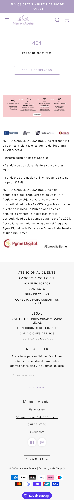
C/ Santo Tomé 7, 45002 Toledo (37, 417)
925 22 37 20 (37, 424)
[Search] (57, 19)
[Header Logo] (32, 19)
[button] (7, 20)
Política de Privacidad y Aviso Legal (37, 320)
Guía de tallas (37, 294)
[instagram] (42, 442)
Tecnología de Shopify (52, 468)
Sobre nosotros (37, 283)
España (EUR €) (35, 459)
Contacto (37, 288)
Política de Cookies (37, 338)
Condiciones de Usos (37, 333)
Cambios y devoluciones (37, 278)
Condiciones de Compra (37, 327)
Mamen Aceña (27, 468)
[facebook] (32, 442)
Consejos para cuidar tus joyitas (37, 301)
